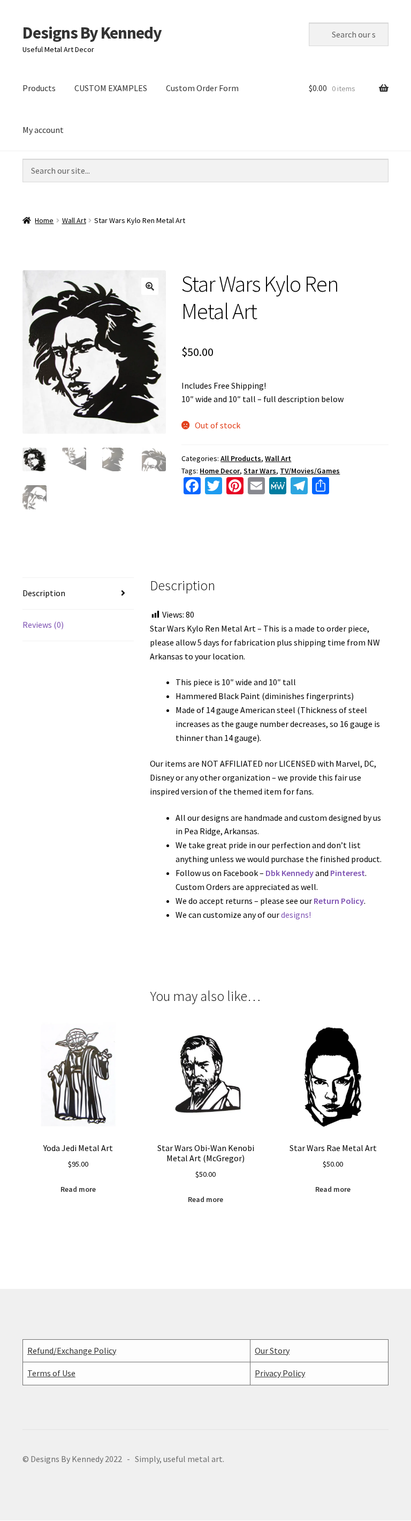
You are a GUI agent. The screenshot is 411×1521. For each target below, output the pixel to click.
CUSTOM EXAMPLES (110, 88)
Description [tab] (43, 593)
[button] (149, 286)
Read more (78, 1189)
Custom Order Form (202, 88)
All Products (240, 458)
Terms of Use (51, 1373)
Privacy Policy (280, 1373)
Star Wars (259, 471)
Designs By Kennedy (92, 32)
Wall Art (74, 220)
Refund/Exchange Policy (71, 1350)
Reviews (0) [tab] (43, 624)
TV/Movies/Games (310, 471)
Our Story (272, 1350)
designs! (296, 914)
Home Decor (220, 471)
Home (44, 220)
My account (43, 129)
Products (39, 88)
